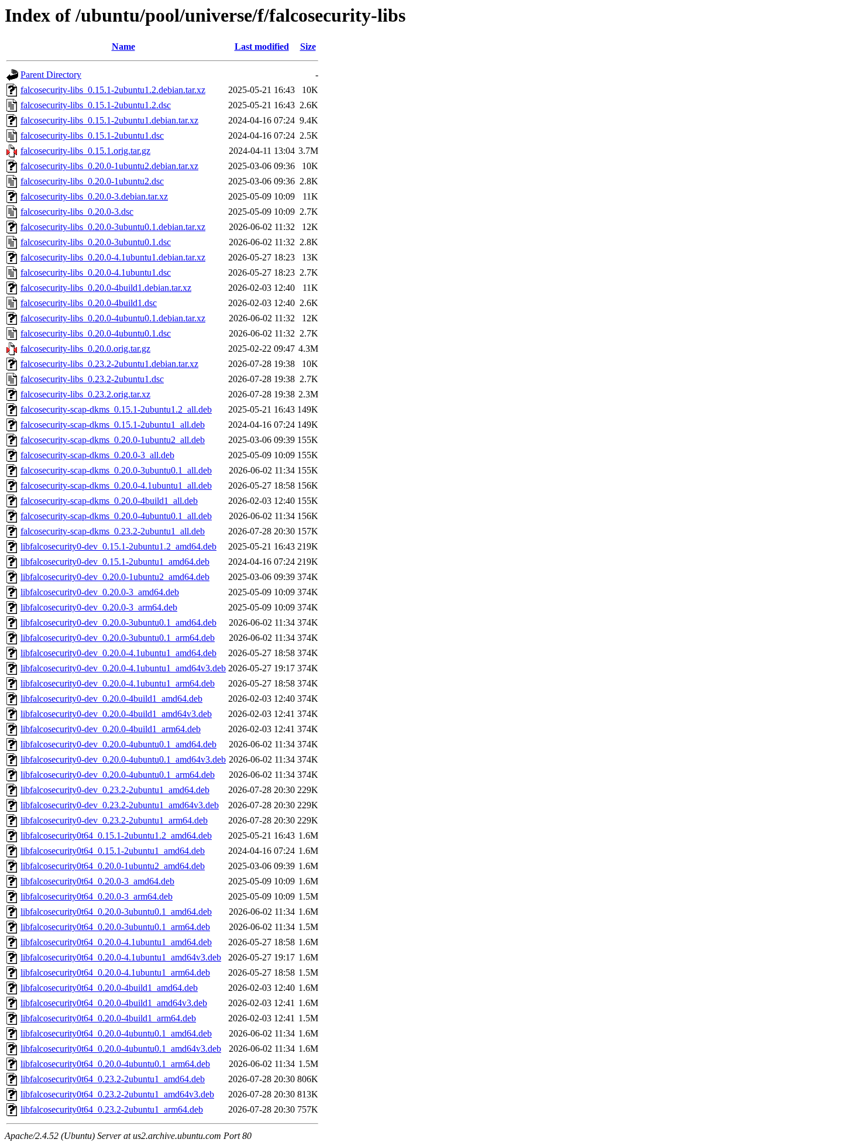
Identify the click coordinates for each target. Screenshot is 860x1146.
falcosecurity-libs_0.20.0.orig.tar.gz (85, 349)
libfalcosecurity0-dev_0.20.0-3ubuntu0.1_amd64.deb (118, 622)
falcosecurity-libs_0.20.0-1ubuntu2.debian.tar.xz (109, 166)
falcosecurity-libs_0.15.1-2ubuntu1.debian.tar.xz (109, 120)
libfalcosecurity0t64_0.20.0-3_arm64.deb (96, 896)
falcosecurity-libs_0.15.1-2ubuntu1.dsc (92, 135)
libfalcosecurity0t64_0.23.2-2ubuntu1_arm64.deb (111, 1109)
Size (308, 47)
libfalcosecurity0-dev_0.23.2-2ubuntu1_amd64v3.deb (119, 805)
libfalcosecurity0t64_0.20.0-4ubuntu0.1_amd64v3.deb (120, 1049)
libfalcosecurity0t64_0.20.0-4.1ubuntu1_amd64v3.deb (120, 957)
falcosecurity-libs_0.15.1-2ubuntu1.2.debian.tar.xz (112, 90)
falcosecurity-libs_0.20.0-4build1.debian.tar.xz (105, 288)
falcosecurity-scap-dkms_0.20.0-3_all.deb (97, 455)
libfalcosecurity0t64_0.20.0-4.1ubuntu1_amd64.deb (116, 942)
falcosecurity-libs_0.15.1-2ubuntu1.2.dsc (95, 105)
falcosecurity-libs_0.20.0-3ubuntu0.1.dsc (95, 242)
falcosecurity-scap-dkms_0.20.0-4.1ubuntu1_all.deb (116, 485)
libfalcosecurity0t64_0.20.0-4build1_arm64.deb (108, 1018)
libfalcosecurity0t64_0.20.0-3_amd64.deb (97, 881)
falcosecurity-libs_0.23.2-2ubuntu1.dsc (92, 379)
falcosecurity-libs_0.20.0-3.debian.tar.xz (94, 196)
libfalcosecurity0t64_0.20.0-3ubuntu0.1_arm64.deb (115, 927)
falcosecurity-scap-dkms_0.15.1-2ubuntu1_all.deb (112, 425)
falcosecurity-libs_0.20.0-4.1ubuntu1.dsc (95, 272)
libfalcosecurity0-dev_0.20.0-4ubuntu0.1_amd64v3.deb (123, 759)
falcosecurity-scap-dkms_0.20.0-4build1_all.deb (109, 501)
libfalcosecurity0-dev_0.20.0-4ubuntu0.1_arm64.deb (117, 775)
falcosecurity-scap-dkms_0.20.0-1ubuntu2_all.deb (112, 440)
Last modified (262, 47)
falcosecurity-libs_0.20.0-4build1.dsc (88, 303)
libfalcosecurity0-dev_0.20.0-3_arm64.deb (98, 607)
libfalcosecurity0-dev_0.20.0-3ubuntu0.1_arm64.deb (117, 638)
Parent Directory (50, 75)
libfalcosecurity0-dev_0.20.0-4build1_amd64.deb (111, 699)
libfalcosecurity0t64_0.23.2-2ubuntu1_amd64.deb (112, 1079)
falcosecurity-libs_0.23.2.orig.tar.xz (85, 394)
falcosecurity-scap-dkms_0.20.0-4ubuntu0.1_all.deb (116, 516)
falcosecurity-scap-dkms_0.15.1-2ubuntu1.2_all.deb (116, 409)
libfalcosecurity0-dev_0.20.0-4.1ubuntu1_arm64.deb (117, 683)
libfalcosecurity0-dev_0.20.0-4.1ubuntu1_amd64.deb (118, 653)
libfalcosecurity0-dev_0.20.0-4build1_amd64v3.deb (116, 714)
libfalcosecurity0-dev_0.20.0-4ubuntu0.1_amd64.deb (118, 744)
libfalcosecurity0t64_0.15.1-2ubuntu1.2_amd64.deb (116, 835)
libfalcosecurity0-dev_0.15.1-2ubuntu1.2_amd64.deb (118, 546)
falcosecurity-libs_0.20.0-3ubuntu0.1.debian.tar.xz (112, 227)
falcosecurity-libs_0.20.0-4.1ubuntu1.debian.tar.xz (112, 257)
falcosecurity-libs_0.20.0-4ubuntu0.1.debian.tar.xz (112, 318)
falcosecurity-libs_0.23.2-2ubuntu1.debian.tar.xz (109, 364)
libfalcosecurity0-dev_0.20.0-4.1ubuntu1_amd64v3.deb (123, 668)
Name (123, 47)
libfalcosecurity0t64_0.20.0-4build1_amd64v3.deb (113, 1003)
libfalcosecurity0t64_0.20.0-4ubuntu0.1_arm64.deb (115, 1064)
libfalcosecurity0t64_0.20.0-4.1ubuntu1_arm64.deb (115, 972)
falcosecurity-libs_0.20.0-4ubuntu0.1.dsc (95, 333)
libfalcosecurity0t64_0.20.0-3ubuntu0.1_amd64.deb (116, 912)
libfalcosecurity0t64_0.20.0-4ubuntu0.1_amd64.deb (116, 1033)
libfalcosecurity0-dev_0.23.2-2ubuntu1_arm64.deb (114, 820)
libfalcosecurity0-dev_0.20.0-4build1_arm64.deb (110, 729)
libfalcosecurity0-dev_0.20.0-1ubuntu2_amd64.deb (114, 577)
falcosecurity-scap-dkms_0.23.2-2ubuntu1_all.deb (112, 531)
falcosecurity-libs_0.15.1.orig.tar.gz (85, 151)
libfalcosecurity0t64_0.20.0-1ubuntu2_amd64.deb (112, 866)
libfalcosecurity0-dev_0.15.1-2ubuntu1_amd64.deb (114, 562)
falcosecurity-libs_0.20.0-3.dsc (76, 212)
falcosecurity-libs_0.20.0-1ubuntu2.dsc (92, 181)
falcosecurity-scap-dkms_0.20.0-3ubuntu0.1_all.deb (116, 470)
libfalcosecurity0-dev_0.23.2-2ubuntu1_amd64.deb (114, 790)
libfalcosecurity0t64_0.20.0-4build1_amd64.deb (109, 988)
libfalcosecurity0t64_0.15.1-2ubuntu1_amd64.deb (112, 851)
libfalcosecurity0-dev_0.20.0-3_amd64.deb (99, 592)
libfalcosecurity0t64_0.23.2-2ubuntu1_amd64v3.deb (117, 1094)
